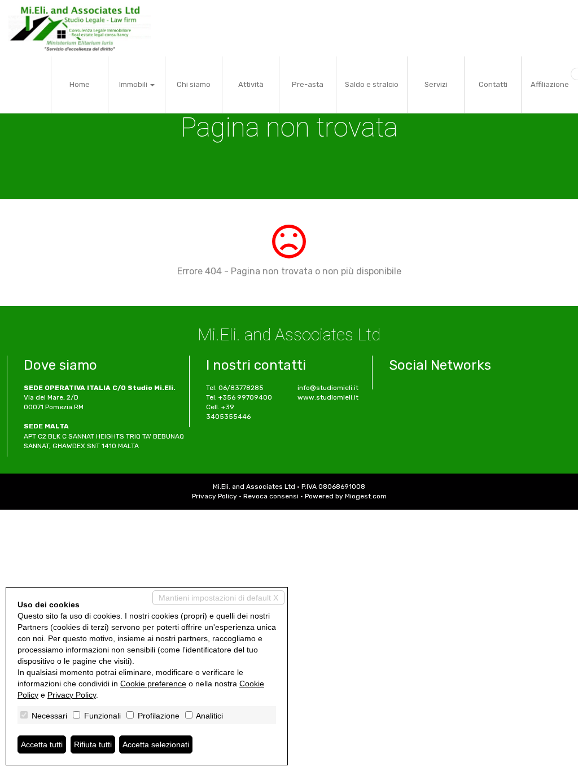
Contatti (493, 84)
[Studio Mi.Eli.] (79, 28)
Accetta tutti (42, 744)
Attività (251, 84)
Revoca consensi (271, 496)
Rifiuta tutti (93, 744)
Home (79, 84)
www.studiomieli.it (327, 397)
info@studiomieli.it (327, 388)
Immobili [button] (134, 84)
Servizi (436, 84)
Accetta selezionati (155, 744)
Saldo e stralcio (372, 84)
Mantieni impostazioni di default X (218, 597)
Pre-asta (307, 84)
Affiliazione (550, 84)
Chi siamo (194, 84)
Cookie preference (153, 683)
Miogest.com (366, 496)
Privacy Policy (214, 496)
